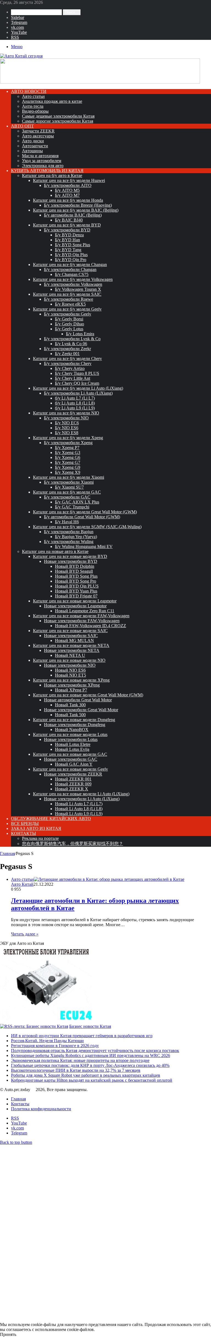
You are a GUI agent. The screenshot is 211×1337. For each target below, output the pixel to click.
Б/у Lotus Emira (80, 333)
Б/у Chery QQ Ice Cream (77, 383)
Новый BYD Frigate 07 (76, 596)
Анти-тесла (32, 106)
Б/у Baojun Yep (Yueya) (76, 536)
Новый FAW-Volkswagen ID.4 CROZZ (90, 625)
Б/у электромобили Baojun (68, 531)
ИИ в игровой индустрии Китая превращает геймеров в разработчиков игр (81, 1035)
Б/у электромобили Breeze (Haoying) (78, 205)
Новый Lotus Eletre (72, 744)
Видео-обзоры (35, 111)
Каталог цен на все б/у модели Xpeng (68, 437)
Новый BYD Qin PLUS (77, 586)
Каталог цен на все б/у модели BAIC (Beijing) (75, 210)
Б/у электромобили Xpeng (68, 442)
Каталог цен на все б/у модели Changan (70, 264)
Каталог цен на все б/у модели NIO (66, 413)
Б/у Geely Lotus (69, 328)
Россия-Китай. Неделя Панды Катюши (47, 1040)
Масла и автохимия (40, 155)
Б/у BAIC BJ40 (69, 220)
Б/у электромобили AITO (67, 185)
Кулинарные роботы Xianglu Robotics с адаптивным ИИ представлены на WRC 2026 (90, 1055)
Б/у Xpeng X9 (67, 472)
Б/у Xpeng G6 (67, 457)
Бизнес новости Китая (90, 1026)
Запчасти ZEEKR (38, 131)
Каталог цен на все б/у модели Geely (67, 309)
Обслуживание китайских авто (51, 818)
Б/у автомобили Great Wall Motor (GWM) (82, 516)
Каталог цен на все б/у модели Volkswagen (73, 279)
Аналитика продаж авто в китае (52, 101)
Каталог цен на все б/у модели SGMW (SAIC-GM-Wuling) (87, 526)
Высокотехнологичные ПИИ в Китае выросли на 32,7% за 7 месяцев (75, 1070)
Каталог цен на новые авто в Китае (55, 551)
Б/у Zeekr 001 (67, 353)
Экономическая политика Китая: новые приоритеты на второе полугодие (80, 1060)
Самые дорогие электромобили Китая (57, 121)
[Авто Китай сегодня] (21, 56)
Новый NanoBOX (71, 729)
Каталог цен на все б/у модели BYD (67, 225)
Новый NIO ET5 (70, 675)
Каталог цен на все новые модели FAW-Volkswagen (81, 615)
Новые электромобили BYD (70, 561)
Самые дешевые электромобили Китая (58, 116)
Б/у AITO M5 (67, 190)
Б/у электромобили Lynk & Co (72, 338)
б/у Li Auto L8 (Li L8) (75, 403)
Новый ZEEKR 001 (73, 779)
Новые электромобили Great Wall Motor (81, 709)
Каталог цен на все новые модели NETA (71, 645)
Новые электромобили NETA (71, 650)
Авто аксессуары (38, 136)
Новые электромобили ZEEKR (73, 774)
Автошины (32, 150)
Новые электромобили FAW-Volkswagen (82, 620)
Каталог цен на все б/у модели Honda (68, 200)
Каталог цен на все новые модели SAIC (70, 630)
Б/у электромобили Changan (70, 269)
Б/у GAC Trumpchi (72, 507)
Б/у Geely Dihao (69, 324)
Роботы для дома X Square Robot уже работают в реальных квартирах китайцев (85, 1075)
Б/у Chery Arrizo (70, 368)
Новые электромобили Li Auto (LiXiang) (82, 798)
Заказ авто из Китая (36, 828)
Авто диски (33, 141)
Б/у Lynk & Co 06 (71, 343)
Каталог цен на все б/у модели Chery (67, 358)
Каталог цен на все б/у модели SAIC (67, 294)
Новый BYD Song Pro (75, 581)
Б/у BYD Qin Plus (71, 254)
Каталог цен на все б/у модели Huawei (69, 180)
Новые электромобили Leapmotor (75, 606)
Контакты (23, 833)
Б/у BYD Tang (68, 249)
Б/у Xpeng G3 (67, 452)
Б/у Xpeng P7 (67, 447)
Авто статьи (33, 96)
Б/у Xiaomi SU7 (69, 487)
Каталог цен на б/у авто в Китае (52, 175)
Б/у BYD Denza (69, 234)
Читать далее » (24, 934)
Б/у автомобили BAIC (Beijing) (73, 215)
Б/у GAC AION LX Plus (77, 502)
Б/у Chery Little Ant (72, 378)
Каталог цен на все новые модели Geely (70, 769)
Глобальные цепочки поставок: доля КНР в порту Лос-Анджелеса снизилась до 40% (90, 1065)
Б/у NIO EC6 (67, 422)
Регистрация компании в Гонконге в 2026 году (55, 1045)
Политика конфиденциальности (41, 1108)
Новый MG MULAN (74, 640)
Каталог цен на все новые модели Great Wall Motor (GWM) (88, 695)
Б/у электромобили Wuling (68, 541)
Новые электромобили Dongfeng (74, 724)
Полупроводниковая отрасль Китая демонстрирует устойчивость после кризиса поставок (95, 1050)
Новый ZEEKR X (71, 789)
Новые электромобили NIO (70, 665)
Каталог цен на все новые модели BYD (70, 556)
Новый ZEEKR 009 (73, 784)
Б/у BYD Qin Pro (70, 259)
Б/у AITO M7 (67, 195)
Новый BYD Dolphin (74, 566)
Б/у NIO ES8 (66, 432)
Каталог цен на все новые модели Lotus (70, 734)
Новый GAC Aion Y (74, 764)
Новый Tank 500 (70, 714)
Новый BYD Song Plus (76, 576)
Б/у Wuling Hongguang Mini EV (84, 546)
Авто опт (22, 126)
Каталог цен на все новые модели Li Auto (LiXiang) (81, 793)
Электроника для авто (42, 165)
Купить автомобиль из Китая (47, 170)
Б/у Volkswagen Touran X (78, 289)
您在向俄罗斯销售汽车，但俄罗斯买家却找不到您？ (72, 843)
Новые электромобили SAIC (71, 635)
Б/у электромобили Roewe (68, 299)
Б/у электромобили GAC (67, 497)
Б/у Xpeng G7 (67, 462)
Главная (7, 853)
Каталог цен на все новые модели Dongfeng (74, 719)
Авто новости (28, 91)
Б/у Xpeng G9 (67, 467)
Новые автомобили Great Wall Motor (78, 699)
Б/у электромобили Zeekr (67, 348)
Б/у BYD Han (67, 239)
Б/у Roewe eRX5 (70, 304)
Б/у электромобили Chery (67, 363)
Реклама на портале (40, 838)
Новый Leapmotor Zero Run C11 (84, 610)
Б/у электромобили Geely (67, 314)
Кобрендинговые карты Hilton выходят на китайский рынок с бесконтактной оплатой (91, 1080)
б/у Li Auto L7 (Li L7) (75, 398)
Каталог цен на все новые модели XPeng (71, 680)
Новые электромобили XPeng (72, 685)
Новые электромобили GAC (70, 759)
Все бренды (25, 823)
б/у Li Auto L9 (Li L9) (75, 408)
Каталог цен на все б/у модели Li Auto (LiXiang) (78, 388)
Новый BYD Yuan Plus (76, 591)
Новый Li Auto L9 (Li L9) (78, 813)
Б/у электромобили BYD (67, 230)
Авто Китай (22, 884)
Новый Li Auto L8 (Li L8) (78, 808)
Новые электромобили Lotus (71, 739)
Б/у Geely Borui (69, 319)
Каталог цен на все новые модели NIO (69, 660)
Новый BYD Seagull (74, 571)
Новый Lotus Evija (72, 749)
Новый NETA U (70, 655)
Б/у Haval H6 (67, 521)
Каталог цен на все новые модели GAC (70, 754)
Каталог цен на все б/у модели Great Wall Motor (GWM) (85, 512)
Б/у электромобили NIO (66, 418)
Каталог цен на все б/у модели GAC (67, 492)
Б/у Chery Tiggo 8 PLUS (77, 373)
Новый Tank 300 (70, 704)
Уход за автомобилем (41, 160)
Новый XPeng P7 (71, 690)
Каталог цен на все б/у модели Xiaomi (68, 477)
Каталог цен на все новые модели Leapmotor (74, 601)
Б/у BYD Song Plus (72, 244)
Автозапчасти (35, 145)
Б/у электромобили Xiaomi (69, 482)
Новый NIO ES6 (70, 670)
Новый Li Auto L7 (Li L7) (78, 803)
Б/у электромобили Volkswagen (73, 284)
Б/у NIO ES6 (66, 427)
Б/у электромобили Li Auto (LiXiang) (78, 393)
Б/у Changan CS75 (71, 274)
